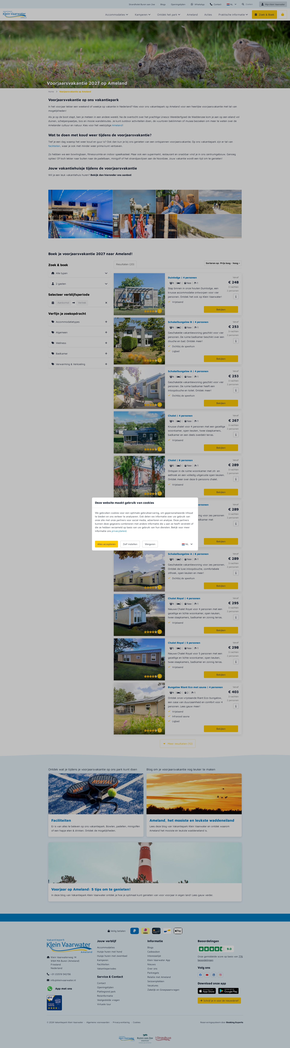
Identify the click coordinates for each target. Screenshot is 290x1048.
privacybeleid (119, 531)
